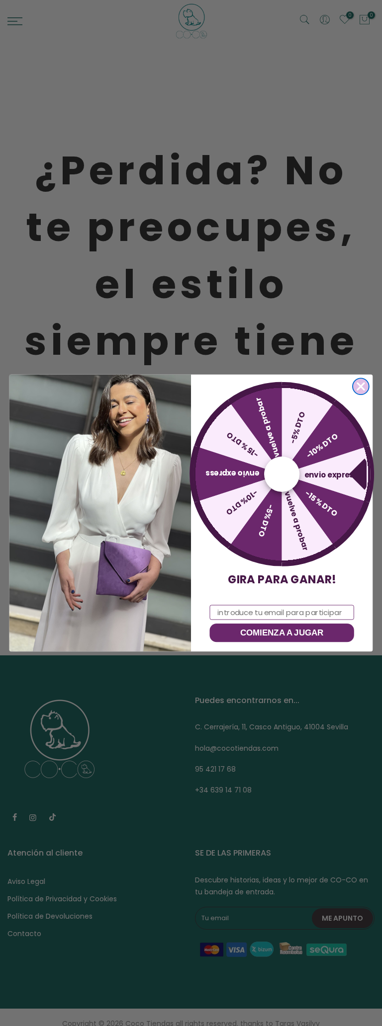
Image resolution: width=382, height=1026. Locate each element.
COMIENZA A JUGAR (282, 632)
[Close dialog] (361, 386)
